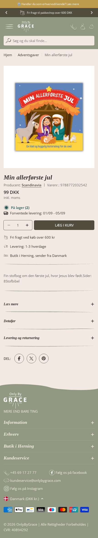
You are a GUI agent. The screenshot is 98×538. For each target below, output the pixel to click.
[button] (6, 12)
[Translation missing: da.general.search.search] (8, 41)
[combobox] (49, 40)
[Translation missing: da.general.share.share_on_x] (31, 358)
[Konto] (83, 26)
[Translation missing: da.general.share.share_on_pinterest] (44, 358)
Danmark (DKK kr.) (24, 498)
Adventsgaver (28, 55)
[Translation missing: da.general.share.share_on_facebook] (19, 358)
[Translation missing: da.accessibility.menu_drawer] (9, 26)
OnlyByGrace (26, 524)
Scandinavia (31, 185)
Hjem (8, 55)
